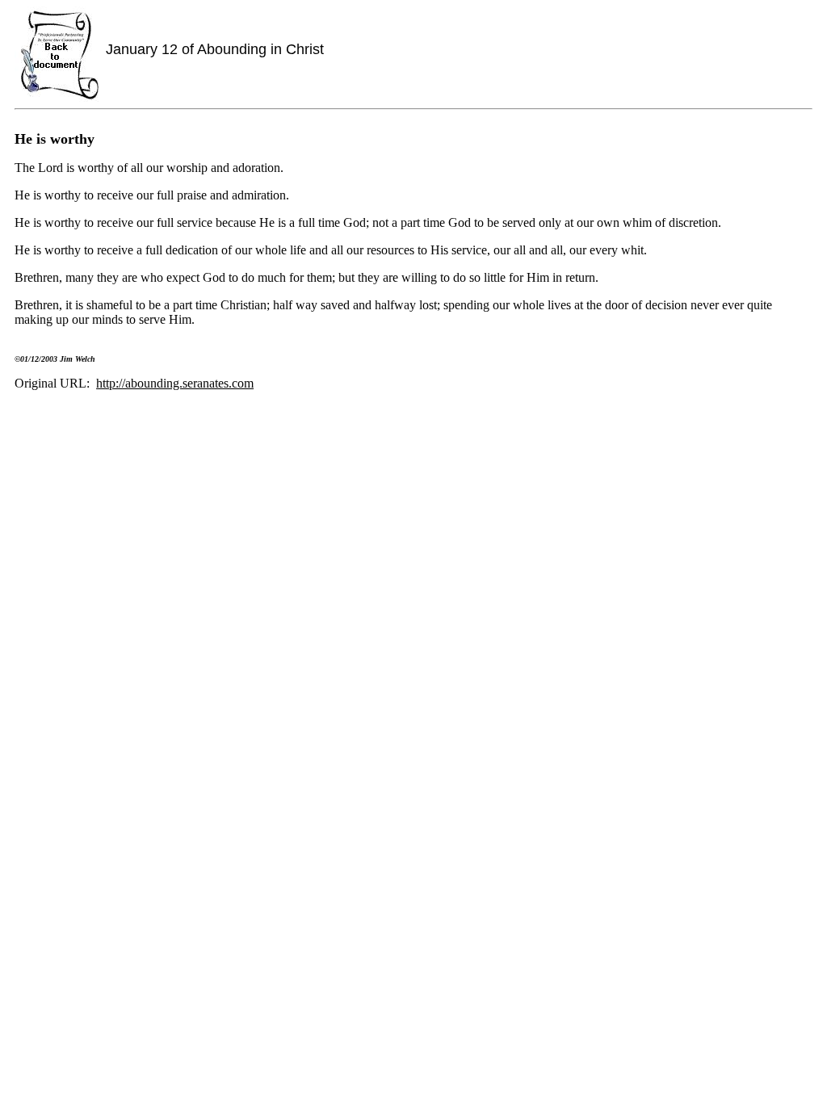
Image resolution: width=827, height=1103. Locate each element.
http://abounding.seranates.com (175, 383)
